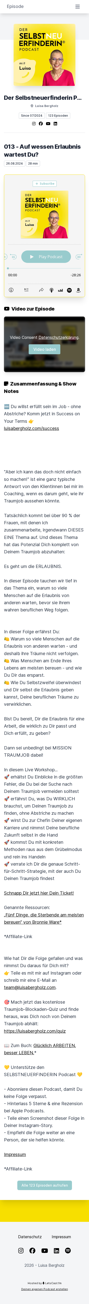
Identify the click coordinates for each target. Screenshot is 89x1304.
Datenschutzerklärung (58, 337)
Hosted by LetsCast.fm (45, 1283)
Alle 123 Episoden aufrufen (45, 1185)
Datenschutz (30, 1236)
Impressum (15, 1154)
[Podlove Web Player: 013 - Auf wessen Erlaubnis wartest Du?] (44, 236)
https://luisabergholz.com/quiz (35, 1031)
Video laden (44, 349)
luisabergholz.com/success (31, 428)
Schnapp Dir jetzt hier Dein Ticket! (39, 893)
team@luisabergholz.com (30, 987)
